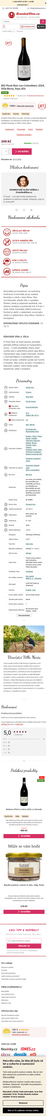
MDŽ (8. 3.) (30, 578)
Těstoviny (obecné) (33, 441)
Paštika (34, 438)
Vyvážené (29, 571)
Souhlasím (23, 1110)
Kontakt (4, 970)
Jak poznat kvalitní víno (9, 1018)
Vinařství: (10, 99)
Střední (28, 553)
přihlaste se (5, 724)
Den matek (30, 576)
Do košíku (23, 151)
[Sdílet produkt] (31, 210)
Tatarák (28, 445)
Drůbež (28, 443)
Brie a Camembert (32, 470)
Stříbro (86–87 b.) (32, 415)
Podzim (28, 590)
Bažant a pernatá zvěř (34, 454)
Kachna (28, 436)
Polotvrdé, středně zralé (32, 467)
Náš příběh (5, 991)
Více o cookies (9, 1077)
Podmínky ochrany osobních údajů (13, 979)
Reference (4, 1000)
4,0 (27, 420)
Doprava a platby (7, 967)
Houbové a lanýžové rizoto (33, 460)
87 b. (27, 413)
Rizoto (34, 443)
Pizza (40, 436)
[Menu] (41, 26)
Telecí (34, 436)
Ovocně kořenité (32, 407)
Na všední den (31, 429)
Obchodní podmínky (8, 973)
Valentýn (38, 578)
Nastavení (23, 1103)
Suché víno (30, 387)
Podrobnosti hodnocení (35, 96)
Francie (28, 392)
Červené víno (30, 504)
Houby (28, 438)
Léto (34, 590)
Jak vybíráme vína (7, 994)
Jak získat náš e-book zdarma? (12, 1021)
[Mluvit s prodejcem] (16, 210)
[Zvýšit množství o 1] (9, 150)
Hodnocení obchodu (24, 217)
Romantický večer (32, 431)
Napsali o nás (6, 1003)
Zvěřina (28, 447)
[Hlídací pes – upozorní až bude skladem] (24, 210)
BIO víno (29, 475)
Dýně (40, 450)
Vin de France (31, 401)
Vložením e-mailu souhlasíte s (22, 951)
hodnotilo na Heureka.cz (20, 1035)
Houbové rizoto (31, 450)
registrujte (19, 724)
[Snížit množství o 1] (9, 153)
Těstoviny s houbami (33, 452)
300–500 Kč (30, 425)
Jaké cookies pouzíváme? (10, 976)
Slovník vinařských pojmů (10, 1015)
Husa (34, 445)
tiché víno (29, 544)
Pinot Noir (29, 397)
